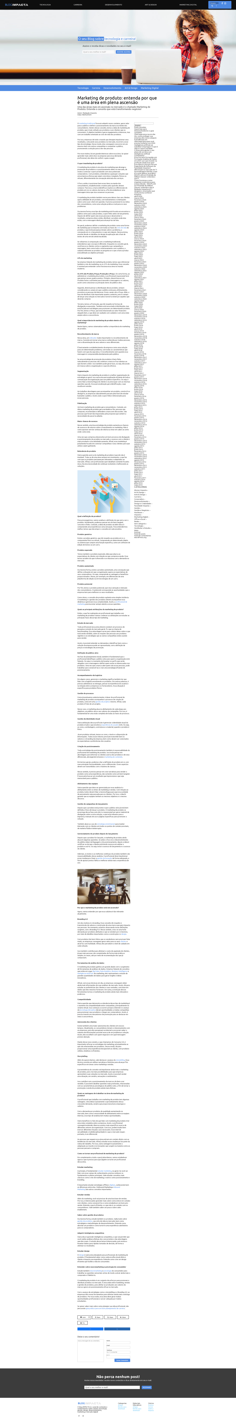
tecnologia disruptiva (88, 1010)
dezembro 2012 (140, 455)
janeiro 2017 (139, 377)
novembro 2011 (140, 467)
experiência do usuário (110, 725)
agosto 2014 (139, 426)
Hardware (138, 512)
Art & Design (151, 5)
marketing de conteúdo (113, 757)
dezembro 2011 (140, 465)
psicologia (107, 1271)
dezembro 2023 (140, 244)
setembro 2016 (140, 384)
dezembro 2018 (140, 336)
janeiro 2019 (139, 334)
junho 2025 (138, 212)
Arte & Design (139, 495)
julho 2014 (138, 428)
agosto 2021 (139, 279)
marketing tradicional (87, 123)
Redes (136, 521)
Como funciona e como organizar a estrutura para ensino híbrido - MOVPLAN (145, 182)
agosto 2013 (139, 446)
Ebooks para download (122, 1408)
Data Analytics (105, 971)
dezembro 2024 (140, 223)
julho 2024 (138, 232)
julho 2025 (138, 210)
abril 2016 (138, 393)
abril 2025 (138, 216)
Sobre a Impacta (151, 1409)
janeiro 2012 (139, 464)
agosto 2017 (139, 364)
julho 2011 (138, 471)
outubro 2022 (139, 269)
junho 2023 (138, 255)
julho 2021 (138, 281)
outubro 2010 (139, 480)
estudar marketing (105, 1171)
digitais (112, 1185)
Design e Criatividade (142, 504)
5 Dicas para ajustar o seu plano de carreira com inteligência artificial (144, 152)
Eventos (151, 1405)
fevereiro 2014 (140, 437)
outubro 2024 (139, 226)
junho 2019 (138, 325)
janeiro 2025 (139, 221)
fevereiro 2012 (140, 462)
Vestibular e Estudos (142, 528)
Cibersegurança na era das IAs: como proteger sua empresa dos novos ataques (145, 136)
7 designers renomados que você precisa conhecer (144, 191)
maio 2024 (138, 235)
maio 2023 (138, 256)
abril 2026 (138, 196)
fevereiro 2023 (140, 262)
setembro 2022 (140, 271)
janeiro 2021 (139, 292)
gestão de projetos (103, 702)
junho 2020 (138, 304)
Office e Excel (139, 519)
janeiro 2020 (139, 313)
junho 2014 (138, 430)
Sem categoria (140, 524)
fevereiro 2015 (140, 416)
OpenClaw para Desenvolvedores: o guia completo (144, 131)
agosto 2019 (139, 322)
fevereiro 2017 (140, 375)
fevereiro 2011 (140, 478)
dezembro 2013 (140, 441)
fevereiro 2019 (140, 333)
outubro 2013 (139, 444)
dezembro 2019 (140, 315)
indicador (93, 338)
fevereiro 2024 (140, 241)
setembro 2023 (140, 249)
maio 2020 (138, 306)
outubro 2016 (139, 382)
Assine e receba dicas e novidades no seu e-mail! (107, 46)
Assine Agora (123, 52)
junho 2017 (138, 368)
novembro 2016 (140, 380)
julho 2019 (138, 324)
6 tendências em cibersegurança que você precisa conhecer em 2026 (144, 141)
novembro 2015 (140, 402)
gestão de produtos (84, 1221)
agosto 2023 (139, 251)
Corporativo (139, 499)
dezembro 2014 (140, 419)
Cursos (150, 1407)
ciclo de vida (121, 228)
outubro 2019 (139, 318)
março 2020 (139, 310)
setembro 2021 (140, 278)
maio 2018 (138, 349)
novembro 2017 (140, 359)
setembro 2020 (140, 299)
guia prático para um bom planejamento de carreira (105, 1308)
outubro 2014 (139, 423)
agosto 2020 (139, 301)
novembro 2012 (140, 456)
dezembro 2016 (140, 379)
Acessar (137, 532)
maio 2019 (138, 327)
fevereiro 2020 (140, 311)
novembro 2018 (140, 338)
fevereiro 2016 (140, 396)
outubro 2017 (139, 361)
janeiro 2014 (139, 439)
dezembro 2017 (140, 357)
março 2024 (139, 239)
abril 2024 (138, 237)
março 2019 (139, 331)
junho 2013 (138, 449)
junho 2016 (138, 389)
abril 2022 (138, 276)
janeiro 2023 (139, 264)
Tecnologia (45, 5)
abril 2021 (138, 287)
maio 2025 (138, 214)
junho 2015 (138, 409)
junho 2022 (138, 274)
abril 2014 (138, 434)
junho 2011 (138, 472)
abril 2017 (138, 372)
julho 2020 (138, 303)
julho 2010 (138, 483)
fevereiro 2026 (140, 200)
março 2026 (139, 198)
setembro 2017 (140, 363)
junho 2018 (138, 347)
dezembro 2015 (140, 400)
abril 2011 (138, 476)
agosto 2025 (139, 209)
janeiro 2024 (139, 242)
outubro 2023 (139, 248)
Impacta (137, 515)
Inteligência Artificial (85, 973)
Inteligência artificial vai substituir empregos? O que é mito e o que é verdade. (146, 146)
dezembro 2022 (140, 265)
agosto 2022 (139, 272)
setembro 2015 (140, 405)
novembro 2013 (140, 442)
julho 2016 (138, 387)
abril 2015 (138, 412)
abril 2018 (138, 350)
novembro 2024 (140, 225)
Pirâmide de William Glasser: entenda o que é (145, 177)
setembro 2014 (140, 425)
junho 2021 (138, 283)
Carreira (78, 5)
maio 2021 (138, 285)
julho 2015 (138, 407)
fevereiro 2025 (140, 219)
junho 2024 (138, 233)
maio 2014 (138, 432)
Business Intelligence (120, 971)
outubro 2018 (139, 340)
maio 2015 (138, 410)
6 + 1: (108, 1355)
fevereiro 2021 (140, 290)
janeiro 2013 (139, 453)
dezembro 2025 (140, 203)
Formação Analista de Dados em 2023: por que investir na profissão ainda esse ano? (145, 161)
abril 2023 (138, 258)
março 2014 (139, 435)
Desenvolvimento (113, 5)
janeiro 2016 (139, 398)
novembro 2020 (140, 295)
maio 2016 (138, 391)
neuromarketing (96, 1271)
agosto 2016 (139, 386)
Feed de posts (139, 534)
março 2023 (139, 260)
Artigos (120, 1405)
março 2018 (139, 352)
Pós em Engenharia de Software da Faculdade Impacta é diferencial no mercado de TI (145, 167)
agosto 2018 (139, 343)
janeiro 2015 (139, 418)
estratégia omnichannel (106, 824)
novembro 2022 (140, 267)
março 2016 (139, 395)
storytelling (120, 1060)
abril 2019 (138, 329)
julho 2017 (138, 366)
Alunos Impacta (140, 490)
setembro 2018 (140, 341)
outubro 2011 (139, 469)
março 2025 (139, 217)
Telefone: (109, 1350)
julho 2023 (138, 253)
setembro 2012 (140, 458)
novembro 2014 (140, 421)
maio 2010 (138, 485)
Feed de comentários (142, 536)
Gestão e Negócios (141, 510)
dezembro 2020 (140, 294)
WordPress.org (140, 537)
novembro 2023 (140, 246)
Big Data (96, 971)
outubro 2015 (139, 403)
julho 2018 (138, 345)
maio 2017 (138, 370)
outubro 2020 (139, 297)
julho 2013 (138, 448)
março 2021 (139, 288)
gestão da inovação (104, 858)
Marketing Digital (188, 5)
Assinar (147, 1387)
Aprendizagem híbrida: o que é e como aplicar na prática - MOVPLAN (145, 173)
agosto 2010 (139, 481)
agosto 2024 (139, 230)
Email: (108, 1345)
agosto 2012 (139, 460)
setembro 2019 (140, 320)
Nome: (108, 1340)
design (123, 934)
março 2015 (139, 414)
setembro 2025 (140, 207)
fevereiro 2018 (140, 354)
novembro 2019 (140, 317)
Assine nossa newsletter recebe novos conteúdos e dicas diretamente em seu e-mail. (118, 1380)
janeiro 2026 (139, 202)
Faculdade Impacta (141, 506)
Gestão (137, 508)
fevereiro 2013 (140, 451)
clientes (123, 941)
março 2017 (139, 373)
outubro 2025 (139, 205)
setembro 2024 (140, 228)
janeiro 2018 (139, 356)
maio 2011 (138, 474)
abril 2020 (138, 308)
